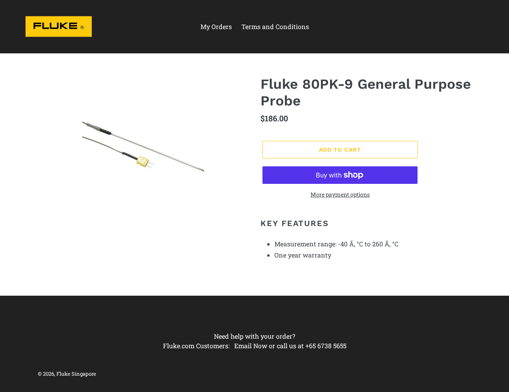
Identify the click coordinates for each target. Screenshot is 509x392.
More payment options (340, 194)
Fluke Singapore (76, 373)
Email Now (250, 345)
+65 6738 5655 (325, 345)
